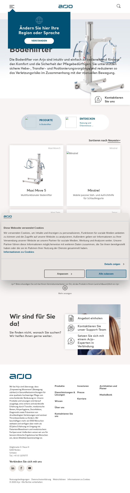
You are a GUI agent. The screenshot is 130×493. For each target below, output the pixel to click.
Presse (80, 392)
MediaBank (106, 395)
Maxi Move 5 (36, 191)
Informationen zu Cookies (19, 252)
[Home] (65, 6)
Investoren (83, 386)
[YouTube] (29, 468)
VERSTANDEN (39, 41)
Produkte (60, 386)
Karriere (81, 399)
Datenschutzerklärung (41, 479)
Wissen (58, 401)
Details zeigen (112, 264)
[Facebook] (21, 468)
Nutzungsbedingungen (19, 479)
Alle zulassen (106, 273)
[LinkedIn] (13, 468)
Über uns (59, 407)
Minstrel (93, 191)
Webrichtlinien (59, 479)
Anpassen (62, 273)
